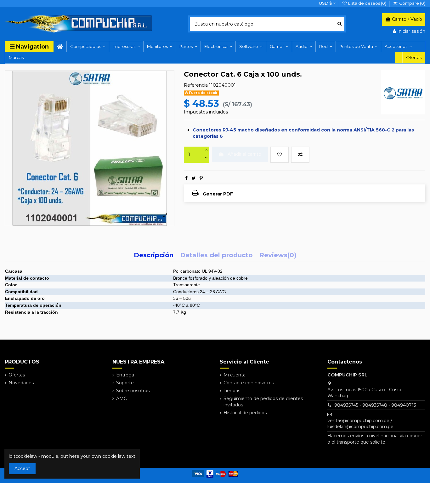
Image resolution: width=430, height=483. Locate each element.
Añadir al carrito (244, 154)
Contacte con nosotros (248, 383)
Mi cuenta (234, 375)
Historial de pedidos (245, 413)
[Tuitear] (194, 178)
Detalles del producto (216, 255)
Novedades (21, 383)
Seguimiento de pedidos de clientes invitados (263, 402)
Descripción (153, 255)
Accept (22, 468)
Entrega (125, 375)
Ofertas (16, 375)
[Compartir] (186, 178)
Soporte (125, 383)
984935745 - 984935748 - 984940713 (375, 405)
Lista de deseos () (367, 3)
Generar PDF (217, 194)
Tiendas (231, 390)
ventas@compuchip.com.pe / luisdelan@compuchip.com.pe (360, 424)
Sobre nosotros (133, 390)
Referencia (196, 85)
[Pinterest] (201, 178)
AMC (121, 398)
